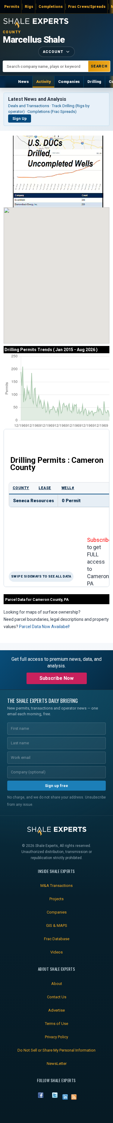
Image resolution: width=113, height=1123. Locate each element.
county (21, 488)
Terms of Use (56, 1023)
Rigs (29, 7)
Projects (56, 899)
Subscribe (99, 540)
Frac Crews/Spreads (86, 7)
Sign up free (56, 785)
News (23, 81)
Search (99, 66)
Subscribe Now (56, 678)
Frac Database (56, 939)
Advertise (56, 1010)
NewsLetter (57, 1063)
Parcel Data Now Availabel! (44, 626)
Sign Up (19, 118)
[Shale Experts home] (36, 22)
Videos (56, 952)
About (56, 983)
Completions (51, 7)
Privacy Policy (56, 1037)
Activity (43, 81)
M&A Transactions (56, 885)
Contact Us (56, 997)
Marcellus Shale (34, 39)
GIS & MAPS (56, 925)
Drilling (94, 81)
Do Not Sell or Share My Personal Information (56, 1050)
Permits (11, 7)
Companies (69, 81)
